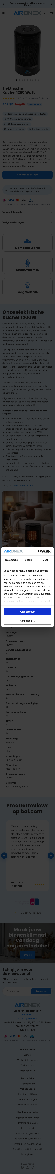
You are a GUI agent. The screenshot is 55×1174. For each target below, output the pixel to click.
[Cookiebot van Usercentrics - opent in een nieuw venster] (38, 551)
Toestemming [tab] (11, 560)
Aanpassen (26, 620)
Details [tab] (28, 560)
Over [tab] (45, 560)
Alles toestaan (27, 611)
